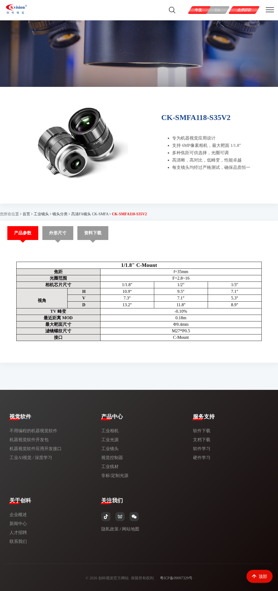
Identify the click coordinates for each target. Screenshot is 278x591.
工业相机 (110, 430)
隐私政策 (110, 529)
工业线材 (110, 466)
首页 (26, 214)
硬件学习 (201, 457)
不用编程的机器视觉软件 (33, 430)
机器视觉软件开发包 (29, 439)
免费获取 (244, 10)
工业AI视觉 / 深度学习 (31, 457)
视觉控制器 (112, 457)
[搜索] (172, 10)
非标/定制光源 (114, 475)
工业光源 (110, 439)
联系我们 (18, 541)
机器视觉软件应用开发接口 (36, 448)
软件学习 (201, 448)
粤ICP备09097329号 (176, 578)
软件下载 (201, 430)
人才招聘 (18, 532)
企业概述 (18, 514)
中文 (198, 10)
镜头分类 (60, 214)
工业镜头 (41, 214)
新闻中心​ (18, 523)
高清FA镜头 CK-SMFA (89, 214)
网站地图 (130, 529)
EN (217, 10)
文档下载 (201, 439)
